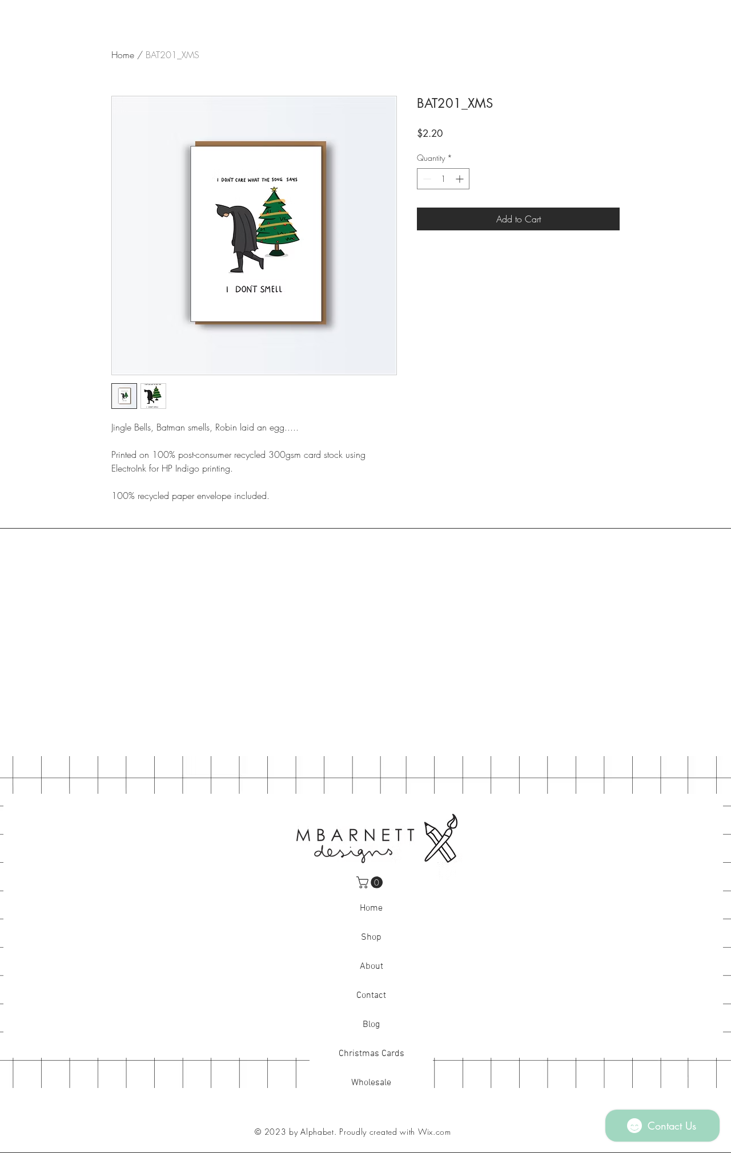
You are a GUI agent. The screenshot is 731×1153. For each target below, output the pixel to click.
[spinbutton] (443, 179)
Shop (371, 937)
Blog (371, 1024)
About (371, 966)
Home (122, 54)
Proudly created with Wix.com (395, 1131)
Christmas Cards (371, 1053)
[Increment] (460, 179)
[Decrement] (426, 179)
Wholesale (371, 1083)
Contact (371, 995)
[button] (370, 882)
